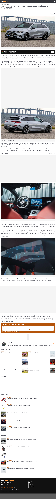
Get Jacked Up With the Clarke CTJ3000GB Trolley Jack (18, 405)
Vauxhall (32, 55)
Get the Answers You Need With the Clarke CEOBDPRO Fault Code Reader (22, 398)
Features (3, 351)
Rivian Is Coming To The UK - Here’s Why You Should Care (19, 412)
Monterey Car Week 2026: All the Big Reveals (10, 369)
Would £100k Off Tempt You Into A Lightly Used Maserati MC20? (41, 339)
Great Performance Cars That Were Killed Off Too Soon (18, 427)
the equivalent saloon (50, 64)
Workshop (9, 397)
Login (29, 487)
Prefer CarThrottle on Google (10, 51)
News (29, 351)
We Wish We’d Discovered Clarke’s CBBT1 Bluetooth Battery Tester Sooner (22, 454)
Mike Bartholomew (11, 342)
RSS (29, 485)
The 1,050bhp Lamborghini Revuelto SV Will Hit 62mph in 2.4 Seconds (21, 439)
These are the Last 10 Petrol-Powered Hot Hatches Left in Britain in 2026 (9, 353)
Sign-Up (29, 488)
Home (2, 4)
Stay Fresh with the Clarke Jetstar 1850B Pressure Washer (19, 446)
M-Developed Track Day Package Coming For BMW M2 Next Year (14, 339)
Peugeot (48, 55)
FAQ (29, 483)
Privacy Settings (31, 486)
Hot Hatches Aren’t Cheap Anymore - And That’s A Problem (19, 420)
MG (28, 55)
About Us (30, 481)
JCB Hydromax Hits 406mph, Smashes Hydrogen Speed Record (36, 353)
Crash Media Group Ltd (7, 487)
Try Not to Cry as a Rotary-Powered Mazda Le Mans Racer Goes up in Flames (37, 362)
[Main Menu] (54, 1)
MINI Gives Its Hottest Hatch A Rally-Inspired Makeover (10, 362)
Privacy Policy (19, 331)
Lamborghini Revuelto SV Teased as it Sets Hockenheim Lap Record (37, 370)
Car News (6, 4)
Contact (29, 482)
